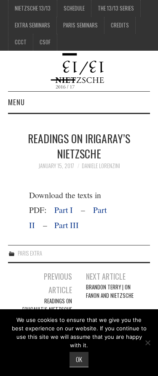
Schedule (74, 8)
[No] (147, 342)
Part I (63, 209)
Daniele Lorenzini (101, 166)
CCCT (21, 42)
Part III (66, 225)
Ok (79, 359)
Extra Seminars (32, 25)
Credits (120, 25)
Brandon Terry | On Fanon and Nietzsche (110, 291)
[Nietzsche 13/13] (79, 70)
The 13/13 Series (116, 8)
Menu (16, 102)
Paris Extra (30, 253)
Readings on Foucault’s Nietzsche (47, 305)
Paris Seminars (80, 25)
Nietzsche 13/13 (33, 8)
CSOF (45, 42)
